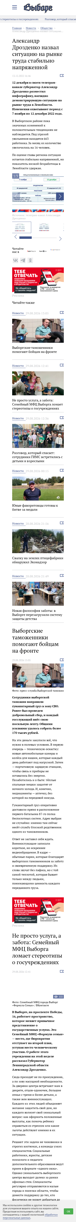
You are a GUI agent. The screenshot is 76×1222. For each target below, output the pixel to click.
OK (68, 1211)
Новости (31, 28)
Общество (46, 28)
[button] (60, 196)
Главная (17, 28)
